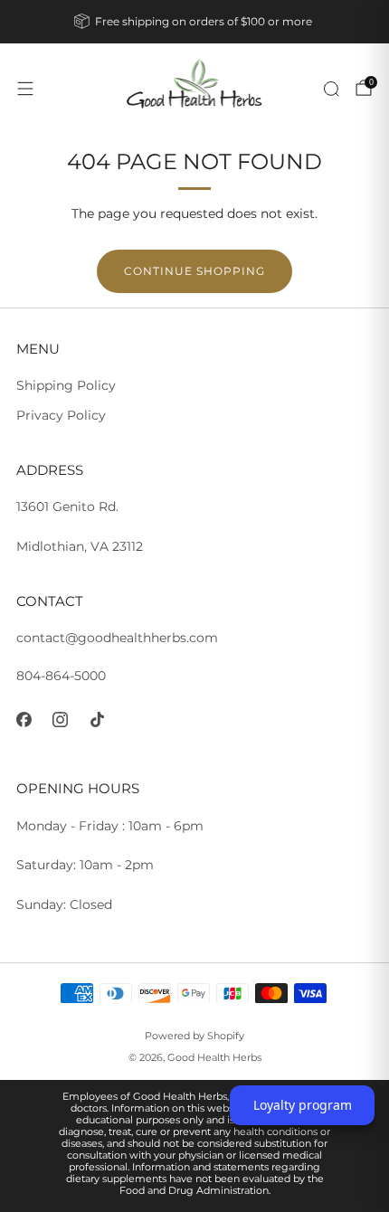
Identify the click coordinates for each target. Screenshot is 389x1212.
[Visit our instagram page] (61, 719)
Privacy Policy (61, 415)
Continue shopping (194, 271)
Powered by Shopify (194, 1035)
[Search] (331, 89)
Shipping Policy (66, 385)
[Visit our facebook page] (24, 719)
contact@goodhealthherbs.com (117, 637)
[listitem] (195, 21)
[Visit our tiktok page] (97, 719)
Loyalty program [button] (302, 1104)
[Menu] (25, 89)
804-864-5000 (61, 675)
